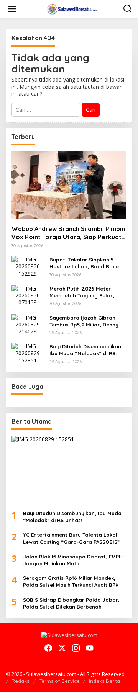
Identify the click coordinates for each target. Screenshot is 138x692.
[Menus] (12, 9)
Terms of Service (59, 681)
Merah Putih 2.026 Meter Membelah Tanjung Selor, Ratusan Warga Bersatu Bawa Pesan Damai (81, 292)
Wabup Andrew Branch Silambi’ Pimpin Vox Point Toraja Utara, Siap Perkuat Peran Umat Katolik (68, 233)
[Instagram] (76, 648)
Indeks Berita (104, 681)
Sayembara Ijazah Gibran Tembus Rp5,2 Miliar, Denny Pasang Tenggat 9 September (87, 321)
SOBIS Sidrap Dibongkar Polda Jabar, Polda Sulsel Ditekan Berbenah (71, 603)
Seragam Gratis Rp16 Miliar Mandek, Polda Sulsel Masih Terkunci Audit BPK (70, 581)
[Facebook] (48, 648)
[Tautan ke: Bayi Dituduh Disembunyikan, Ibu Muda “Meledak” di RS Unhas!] (28, 352)
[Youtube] (90, 648)
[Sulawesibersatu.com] (70, 8)
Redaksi (21, 681)
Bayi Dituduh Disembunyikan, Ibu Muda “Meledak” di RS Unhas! (86, 350)
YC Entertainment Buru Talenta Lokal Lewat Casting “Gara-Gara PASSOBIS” (71, 538)
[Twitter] (62, 648)
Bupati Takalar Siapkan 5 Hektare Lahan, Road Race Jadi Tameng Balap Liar (84, 263)
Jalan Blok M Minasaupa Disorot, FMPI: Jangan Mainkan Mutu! (72, 559)
